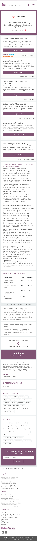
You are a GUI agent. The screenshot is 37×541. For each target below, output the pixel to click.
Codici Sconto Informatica (9, 505)
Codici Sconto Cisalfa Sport (9, 488)
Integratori (6, 386)
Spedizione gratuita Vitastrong (15, 143)
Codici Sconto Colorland (8, 479)
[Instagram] (6, 532)
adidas (21, 397)
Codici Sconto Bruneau (8, 482)
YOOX (12, 411)
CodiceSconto (5, 468)
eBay (13, 400)
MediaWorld (7, 408)
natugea (16, 426)
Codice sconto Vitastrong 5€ (14, 104)
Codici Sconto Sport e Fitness (10, 500)
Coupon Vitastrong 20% (12, 61)
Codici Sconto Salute (7, 501)
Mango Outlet (13, 397)
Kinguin (6, 411)
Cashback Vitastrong (10, 376)
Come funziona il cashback (9, 517)
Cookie (19, 539)
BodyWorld (7, 438)
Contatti (3, 524)
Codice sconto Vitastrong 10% (15, 39)
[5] (23, 353)
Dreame (13, 402)
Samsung (21, 402)
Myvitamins (18, 441)
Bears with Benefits (17, 435)
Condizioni (7, 539)
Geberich (13, 423)
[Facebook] (3, 532)
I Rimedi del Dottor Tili (10, 432)
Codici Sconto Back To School (10, 495)
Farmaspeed (8, 426)
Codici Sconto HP (6, 480)
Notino (28, 402)
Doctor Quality (22, 423)
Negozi (13, 468)
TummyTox (7, 429)
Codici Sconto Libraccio (8, 483)
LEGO (22, 405)
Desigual (16, 408)
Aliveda (6, 423)
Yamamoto (27, 441)
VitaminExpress (17, 429)
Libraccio (6, 402)
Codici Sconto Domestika (9, 487)
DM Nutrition (25, 426)
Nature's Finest (8, 441)
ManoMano (24, 408)
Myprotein (7, 400)
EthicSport (28, 435)
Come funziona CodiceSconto (10, 514)
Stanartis (6, 435)
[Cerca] (28, 5)
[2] (16, 353)
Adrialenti (16, 405)
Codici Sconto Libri (7, 498)
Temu (18, 400)
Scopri (18, 50)
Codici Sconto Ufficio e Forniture (11, 503)
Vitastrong (20, 468)
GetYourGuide (27, 400)
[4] (21, 353)
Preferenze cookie (27, 539)
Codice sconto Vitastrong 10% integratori (15, 82)
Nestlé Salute (8, 443)
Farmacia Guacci (24, 432)
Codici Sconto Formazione (9, 506)
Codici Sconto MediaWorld (9, 477)
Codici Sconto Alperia (8, 485)
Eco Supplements (18, 438)
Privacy (14, 539)
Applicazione (5, 522)
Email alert (4, 519)
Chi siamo (4, 512)
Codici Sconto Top (7, 496)
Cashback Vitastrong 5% (13, 123)
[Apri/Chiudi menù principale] (33, 5)
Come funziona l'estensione (9, 516)
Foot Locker (7, 405)
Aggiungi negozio (6, 521)
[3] (19, 353)
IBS (27, 397)
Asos (5, 397)
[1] (14, 353)
